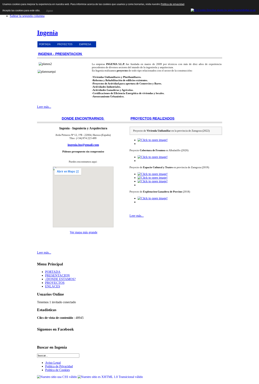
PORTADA (45, 44)
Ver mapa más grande (83, 232)
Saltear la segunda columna (27, 16)
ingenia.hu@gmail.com (83, 145)
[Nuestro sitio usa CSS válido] (57, 377)
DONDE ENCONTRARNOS (83, 118)
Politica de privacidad (172, 4)
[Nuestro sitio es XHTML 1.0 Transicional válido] (110, 377)
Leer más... (44, 106)
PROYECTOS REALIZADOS (152, 118)
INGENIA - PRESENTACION (60, 54)
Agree (49, 10)
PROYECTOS (64, 44)
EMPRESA (85, 44)
